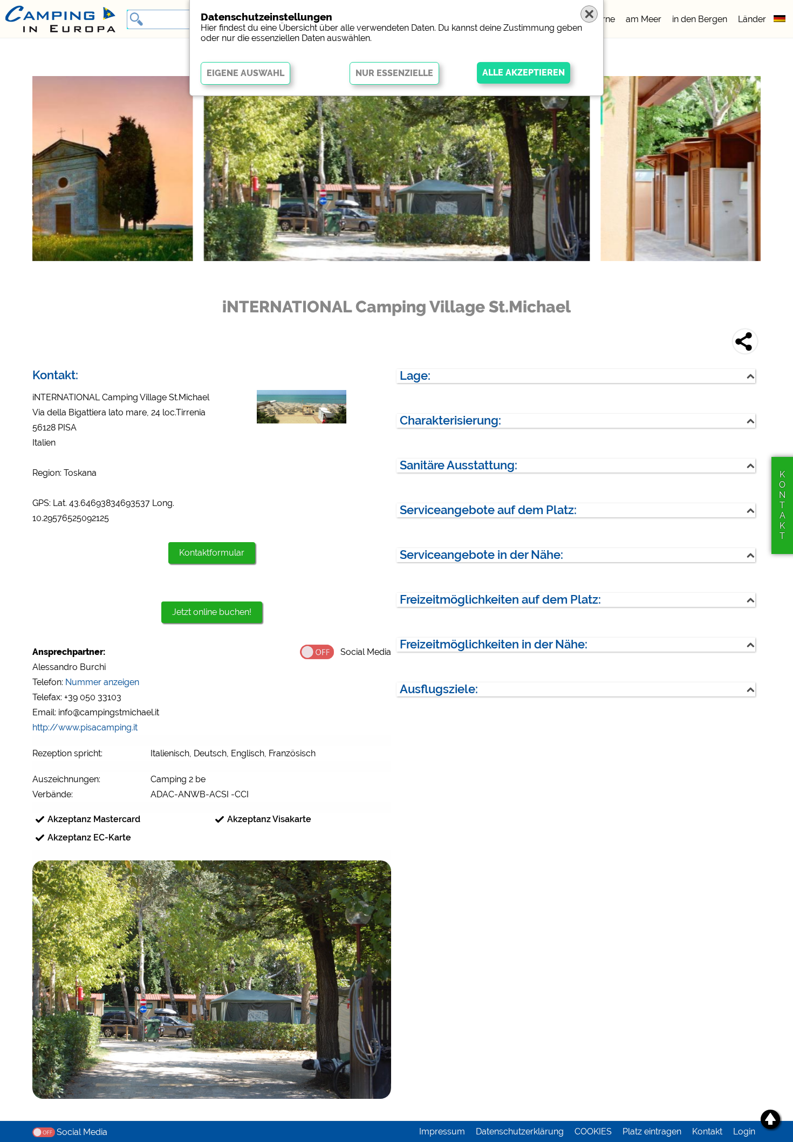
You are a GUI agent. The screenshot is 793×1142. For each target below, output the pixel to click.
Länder (752, 19)
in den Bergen (699, 19)
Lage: (415, 375)
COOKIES (593, 1131)
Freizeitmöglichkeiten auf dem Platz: (500, 599)
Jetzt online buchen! (211, 612)
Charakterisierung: (450, 420)
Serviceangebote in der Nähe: (481, 555)
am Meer (643, 19)
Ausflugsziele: (439, 689)
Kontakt (707, 1131)
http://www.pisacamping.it (85, 727)
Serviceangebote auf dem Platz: (488, 510)
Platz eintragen (652, 1131)
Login (744, 1131)
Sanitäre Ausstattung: (458, 465)
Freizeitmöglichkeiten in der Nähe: (493, 644)
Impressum (442, 1131)
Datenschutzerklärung (520, 1131)
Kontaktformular (211, 553)
